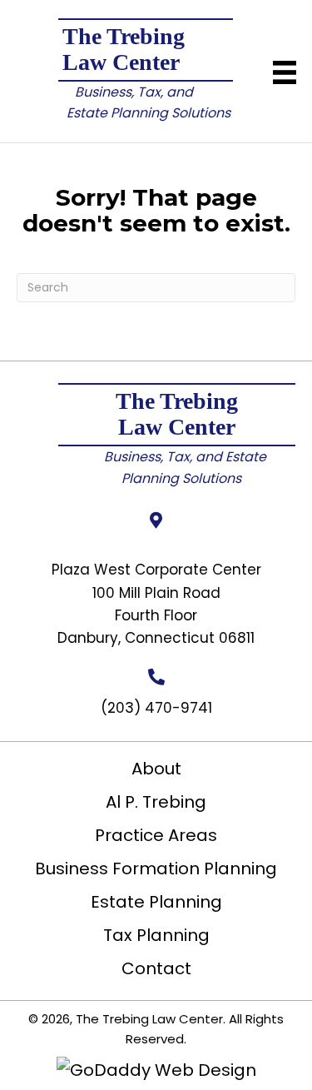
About (156, 768)
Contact (156, 968)
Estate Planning (156, 901)
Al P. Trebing (156, 802)
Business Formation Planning (156, 868)
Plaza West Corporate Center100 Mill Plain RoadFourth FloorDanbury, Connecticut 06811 (156, 604)
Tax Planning (156, 935)
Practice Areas (156, 835)
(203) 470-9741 (156, 708)
